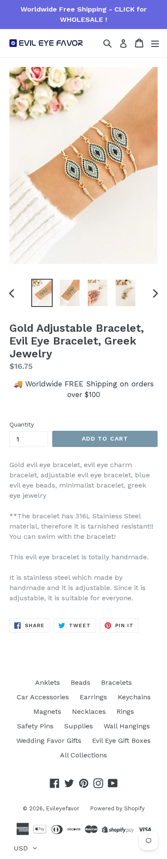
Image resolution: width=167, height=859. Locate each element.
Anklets (47, 682)
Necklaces (89, 711)
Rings (125, 711)
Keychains (134, 697)
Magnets (47, 711)
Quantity (21, 424)
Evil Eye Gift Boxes (121, 740)
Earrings (93, 697)
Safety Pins (35, 726)
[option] (42, 293)
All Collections (83, 755)
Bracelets (116, 682)
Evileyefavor (62, 808)
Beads (80, 682)
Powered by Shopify (117, 808)
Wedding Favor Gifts (48, 740)
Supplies (78, 726)
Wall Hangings (127, 726)
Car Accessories (43, 697)
